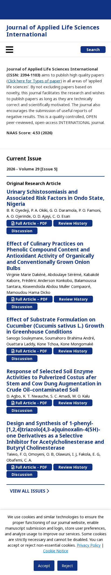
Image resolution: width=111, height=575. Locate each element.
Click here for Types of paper (34, 80)
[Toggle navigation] (9, 49)
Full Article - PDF (31, 223)
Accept (44, 565)
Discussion (22, 230)
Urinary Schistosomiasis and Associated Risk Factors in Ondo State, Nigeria (55, 198)
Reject (67, 565)
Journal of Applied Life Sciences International (52, 30)
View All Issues (28, 491)
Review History (72, 223)
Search (93, 49)
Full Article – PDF (31, 299)
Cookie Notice (55, 550)
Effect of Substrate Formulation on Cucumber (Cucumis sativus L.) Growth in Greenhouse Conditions (55, 325)
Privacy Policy (88, 545)
